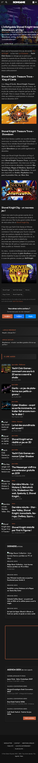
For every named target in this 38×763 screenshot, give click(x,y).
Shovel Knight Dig (23, 222)
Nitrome (27, 290)
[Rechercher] (6, 2)
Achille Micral (8, 44)
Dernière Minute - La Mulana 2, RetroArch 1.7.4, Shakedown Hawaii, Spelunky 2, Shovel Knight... (24, 490)
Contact (17, 743)
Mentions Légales (28, 743)
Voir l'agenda (29, 718)
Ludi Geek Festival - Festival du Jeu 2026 (19, 713)
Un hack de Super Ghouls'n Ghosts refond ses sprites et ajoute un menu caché (21, 613)
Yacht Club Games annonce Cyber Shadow (23, 455)
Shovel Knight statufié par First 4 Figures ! (23, 529)
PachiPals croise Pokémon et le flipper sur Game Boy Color (20, 589)
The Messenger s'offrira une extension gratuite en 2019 (24, 470)
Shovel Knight (6, 290)
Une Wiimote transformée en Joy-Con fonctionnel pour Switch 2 (20, 579)
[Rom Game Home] (19, 2)
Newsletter (8, 743)
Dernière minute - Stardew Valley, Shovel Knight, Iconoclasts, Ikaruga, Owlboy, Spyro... (24, 512)
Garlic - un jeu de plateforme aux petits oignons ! (24, 391)
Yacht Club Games (17, 290)
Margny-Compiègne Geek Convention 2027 (20, 690)
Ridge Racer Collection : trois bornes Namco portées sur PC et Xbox (20, 565)
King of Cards (6, 294)
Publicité (10, 746)
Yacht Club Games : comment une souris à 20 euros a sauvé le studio (23, 373)
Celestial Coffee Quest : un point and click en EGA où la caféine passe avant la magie (21, 601)
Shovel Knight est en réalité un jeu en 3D (22, 441)
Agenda (17, 756)
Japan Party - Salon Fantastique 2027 (20, 679)
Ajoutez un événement (23, 746)
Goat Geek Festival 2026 (16, 702)
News (21, 756)
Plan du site (19, 749)
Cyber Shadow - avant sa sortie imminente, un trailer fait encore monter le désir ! (24, 410)
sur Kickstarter (23, 53)
